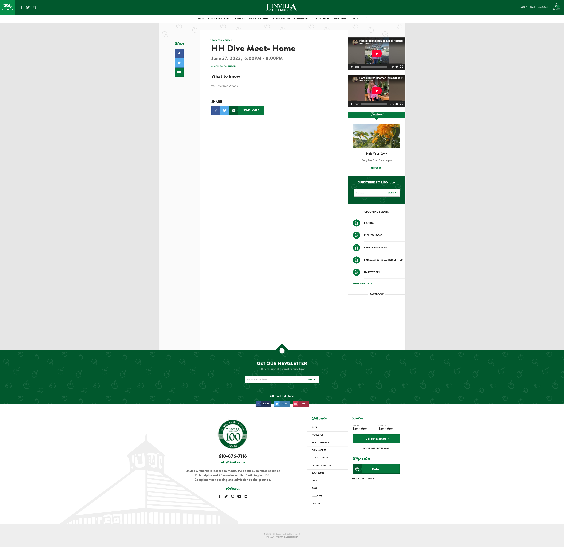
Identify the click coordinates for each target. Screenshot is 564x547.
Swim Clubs (340, 19)
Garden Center (321, 19)
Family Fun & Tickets (219, 19)
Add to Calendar (225, 67)
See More (376, 168)
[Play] (351, 66)
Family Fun (318, 435)
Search (365, 18)
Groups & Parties (258, 19)
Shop (201, 19)
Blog (532, 7)
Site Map (270, 537)
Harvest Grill (373, 272)
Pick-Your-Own (281, 19)
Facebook (21, 7)
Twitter (28, 7)
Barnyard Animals (375, 248)
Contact (355, 19)
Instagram (34, 7)
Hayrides (240, 19)
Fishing (369, 223)
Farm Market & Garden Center (383, 260)
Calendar (543, 7)
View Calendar (361, 284)
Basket (369, 470)
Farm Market (301, 19)
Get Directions (376, 439)
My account (359, 479)
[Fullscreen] (401, 66)
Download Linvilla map (376, 449)
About (524, 7)
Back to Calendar (222, 41)
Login (371, 479)
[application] (376, 53)
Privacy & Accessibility (287, 537)
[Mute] (396, 66)
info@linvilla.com (232, 462)
